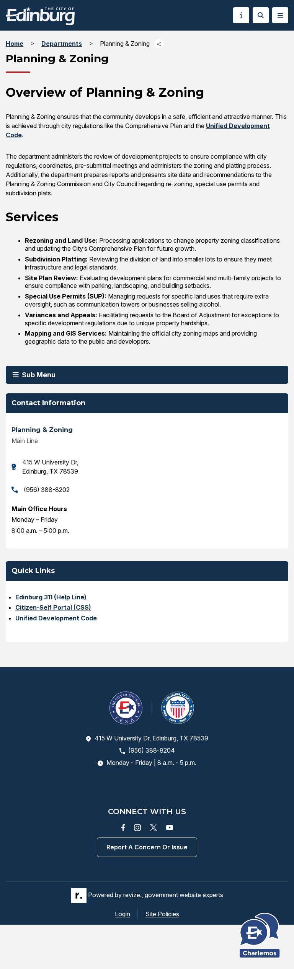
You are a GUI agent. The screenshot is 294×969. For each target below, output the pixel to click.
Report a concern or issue (147, 847)
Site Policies (162, 914)
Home (14, 43)
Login (122, 914)
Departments (61, 43)
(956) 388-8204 (151, 750)
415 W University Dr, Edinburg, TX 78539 (50, 466)
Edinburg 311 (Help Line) (51, 597)
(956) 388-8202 (47, 489)
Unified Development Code (56, 618)
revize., (133, 895)
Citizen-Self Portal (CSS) (53, 607)
